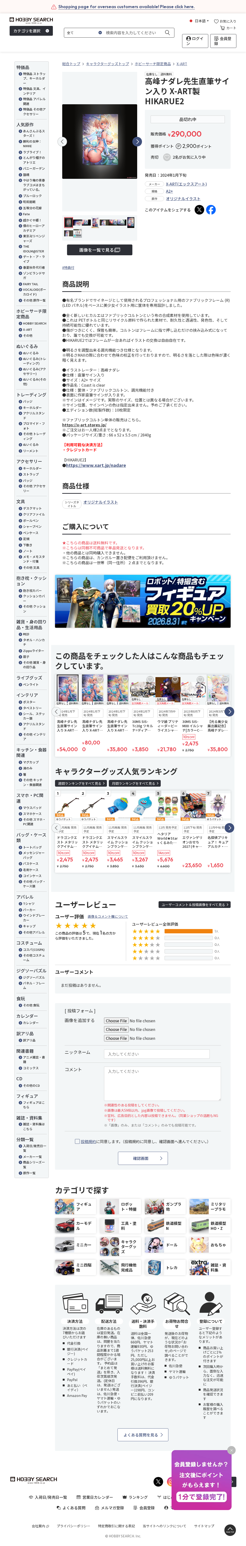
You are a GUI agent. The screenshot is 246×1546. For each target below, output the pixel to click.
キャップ (29, 926)
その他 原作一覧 (34, 300)
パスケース (30, 863)
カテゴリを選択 (26, 31)
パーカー (29, 909)
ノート (27, 551)
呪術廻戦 (29, 201)
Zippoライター (33, 650)
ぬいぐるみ (31, 353)
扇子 (26, 656)
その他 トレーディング (34, 436)
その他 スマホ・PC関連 (34, 821)
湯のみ (27, 768)
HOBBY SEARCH (34, 323)
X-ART (27, 329)
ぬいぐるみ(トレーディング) (34, 361)
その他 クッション (34, 608)
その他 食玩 (31, 1005)
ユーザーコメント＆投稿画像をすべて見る (193, 904)
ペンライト (31, 684)
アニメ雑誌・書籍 (34, 1059)
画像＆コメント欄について (108, 916)
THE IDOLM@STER (33, 248)
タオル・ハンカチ (34, 642)
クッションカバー (34, 598)
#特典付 (68, 267)
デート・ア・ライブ (34, 259)
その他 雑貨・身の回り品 (34, 664)
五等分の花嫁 (32, 208)
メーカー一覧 (32, 1156)
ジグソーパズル (34, 977)
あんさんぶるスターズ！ (34, 133)
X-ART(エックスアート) (186, 184)
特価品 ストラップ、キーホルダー (34, 78)
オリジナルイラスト (183, 198)
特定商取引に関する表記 (116, 1526)
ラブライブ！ (32, 152)
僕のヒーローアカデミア (34, 228)
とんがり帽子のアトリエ (34, 160)
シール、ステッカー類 (34, 716)
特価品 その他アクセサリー (34, 111)
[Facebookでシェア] (211, 210)
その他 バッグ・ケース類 (34, 884)
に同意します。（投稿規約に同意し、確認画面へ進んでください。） (146, 1141)
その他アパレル (34, 932)
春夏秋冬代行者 (34, 267)
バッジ (27, 401)
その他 (27, 335)
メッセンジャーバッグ (34, 855)
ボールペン (31, 520)
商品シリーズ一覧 (34, 1164)
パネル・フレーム (34, 985)
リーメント (30, 450)
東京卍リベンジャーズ (34, 238)
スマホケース (32, 813)
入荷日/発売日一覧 (34, 1148)
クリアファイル (34, 514)
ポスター (29, 702)
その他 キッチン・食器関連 (33, 782)
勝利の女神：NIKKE (32, 143)
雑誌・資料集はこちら (34, 1126)
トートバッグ (32, 847)
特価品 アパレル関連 (34, 101)
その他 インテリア (34, 736)
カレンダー (31, 1022)
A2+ (169, 191)
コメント (73, 1069)
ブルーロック (32, 195)
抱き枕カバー (32, 590)
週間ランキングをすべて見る (79, 783)
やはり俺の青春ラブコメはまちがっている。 (34, 185)
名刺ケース (30, 869)
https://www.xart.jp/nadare (96, 465)
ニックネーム (77, 1052)
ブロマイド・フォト (34, 425)
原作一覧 (29, 1173)
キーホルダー (32, 407)
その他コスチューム (34, 957)
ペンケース (30, 532)
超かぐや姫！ (32, 220)
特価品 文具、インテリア (34, 91)
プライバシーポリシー (73, 1526)
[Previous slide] (62, 141)
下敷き (27, 545)
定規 (26, 538)
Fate (26, 214)
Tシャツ (29, 903)
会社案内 (38, 1526)
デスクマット (32, 508)
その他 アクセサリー (34, 488)
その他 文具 (31, 567)
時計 (26, 634)
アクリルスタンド (34, 415)
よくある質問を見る (140, 1435)
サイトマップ (204, 1526)
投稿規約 (88, 1141)
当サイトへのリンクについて (164, 1526)
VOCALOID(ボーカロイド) (34, 291)
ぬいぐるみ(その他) (34, 381)
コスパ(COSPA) (34, 949)
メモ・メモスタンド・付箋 (34, 559)
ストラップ (31, 474)
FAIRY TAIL (30, 284)
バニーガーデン (34, 168)
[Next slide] (137, 141)
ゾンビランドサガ (34, 275)
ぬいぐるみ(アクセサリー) (34, 371)
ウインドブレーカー (34, 917)
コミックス (31, 1068)
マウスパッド (32, 807)
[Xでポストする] (199, 210)
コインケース (32, 875)
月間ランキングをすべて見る (133, 783)
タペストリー (32, 708)
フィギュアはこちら (34, 1105)
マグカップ (31, 762)
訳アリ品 (29, 1040)
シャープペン (32, 526)
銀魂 (26, 174)
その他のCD (31, 1085)
